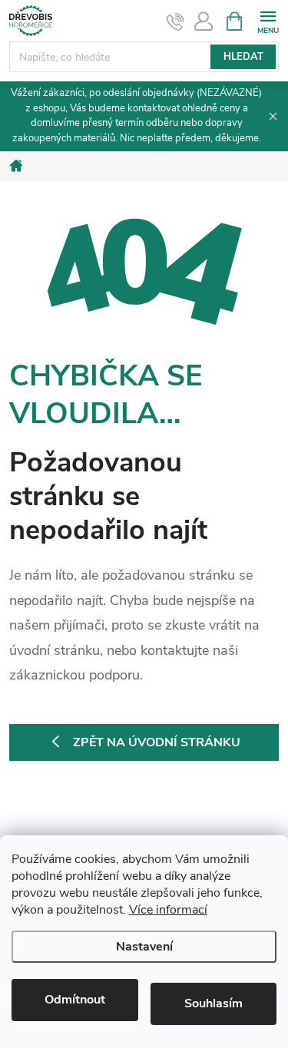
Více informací (168, 909)
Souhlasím (213, 1003)
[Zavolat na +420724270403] (175, 21)
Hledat (243, 57)
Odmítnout (75, 999)
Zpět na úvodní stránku (156, 742)
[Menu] (267, 20)
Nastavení (144, 946)
